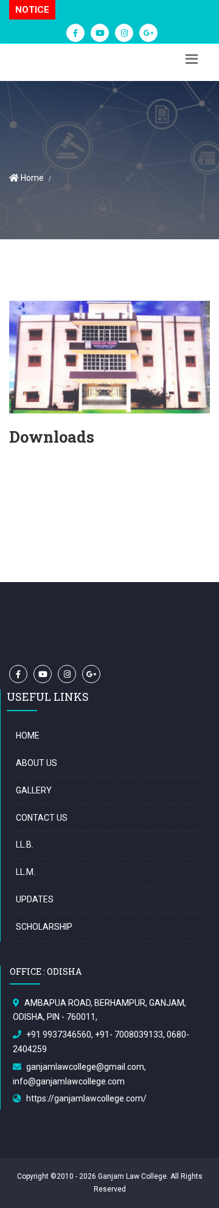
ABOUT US (36, 763)
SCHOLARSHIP (44, 927)
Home (31, 178)
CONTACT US (42, 818)
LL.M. (25, 872)
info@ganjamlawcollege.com (69, 1081)
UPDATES (35, 899)
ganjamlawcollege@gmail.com (85, 1067)
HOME (28, 735)
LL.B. (24, 844)
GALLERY (34, 790)
